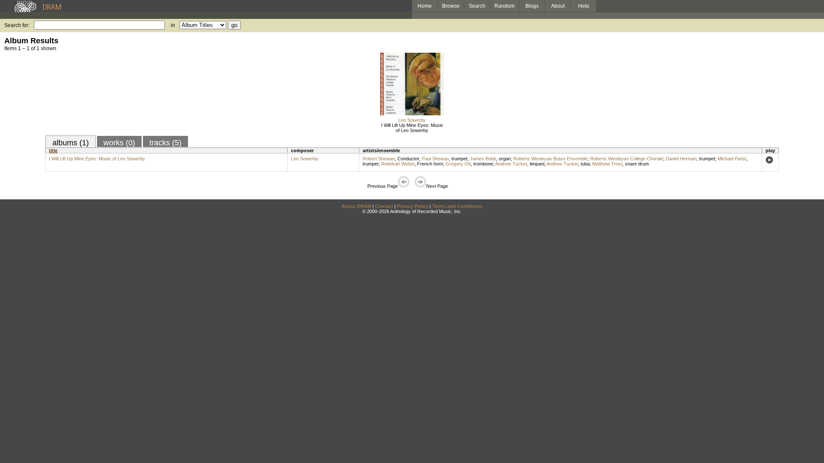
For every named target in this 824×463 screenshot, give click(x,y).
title (53, 150)
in (173, 25)
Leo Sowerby (412, 120)
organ (505, 158)
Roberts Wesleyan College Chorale (626, 158)
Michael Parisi (732, 158)
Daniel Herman (681, 158)
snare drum (637, 163)
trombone (483, 163)
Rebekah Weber (398, 163)
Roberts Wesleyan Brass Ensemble (550, 158)
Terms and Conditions (457, 206)
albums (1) (70, 142)
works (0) (119, 142)
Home (425, 6)
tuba (585, 163)
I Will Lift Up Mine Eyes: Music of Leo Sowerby (412, 128)
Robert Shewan (379, 158)
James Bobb (483, 158)
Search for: (17, 25)
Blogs (532, 6)
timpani (537, 163)
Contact (384, 206)
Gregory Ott (458, 163)
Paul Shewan (435, 158)
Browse (451, 6)
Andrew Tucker (511, 163)
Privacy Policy (412, 206)
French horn (430, 163)
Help (583, 6)
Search (477, 6)
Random (504, 6)
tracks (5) (165, 142)
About (558, 6)
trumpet (459, 158)
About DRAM (356, 206)
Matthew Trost (607, 163)
